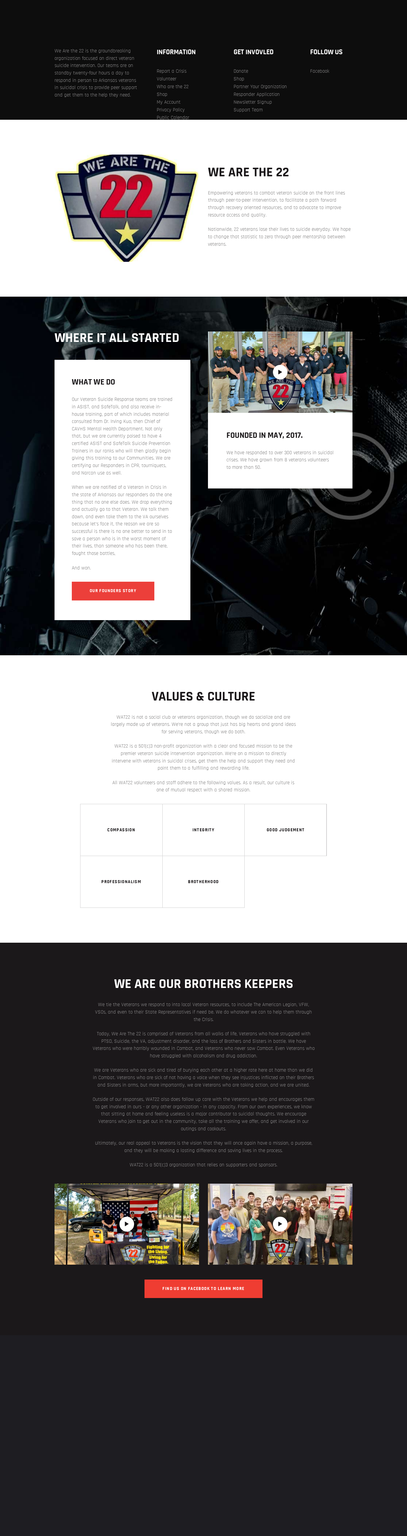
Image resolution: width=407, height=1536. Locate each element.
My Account (169, 102)
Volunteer (166, 78)
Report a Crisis (172, 71)
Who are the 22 (173, 86)
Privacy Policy (171, 109)
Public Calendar (173, 117)
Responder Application (257, 94)
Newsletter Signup (253, 102)
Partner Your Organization (260, 86)
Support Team (248, 109)
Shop (162, 94)
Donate (241, 71)
